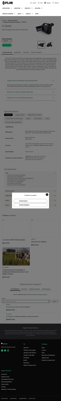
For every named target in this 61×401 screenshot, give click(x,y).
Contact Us (4, 374)
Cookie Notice (13, 398)
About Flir (26, 347)
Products (27, 8)
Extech (25, 360)
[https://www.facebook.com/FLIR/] (5, 350)
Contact (28, 13)
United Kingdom (24, 205)
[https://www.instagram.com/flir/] (8, 350)
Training (3, 386)
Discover (37, 8)
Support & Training (7, 13)
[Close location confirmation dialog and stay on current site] (47, 194)
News (43, 347)
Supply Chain (45, 357)
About (19, 13)
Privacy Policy (4, 398)
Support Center (5, 376)
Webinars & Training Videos (8, 389)
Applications (6, 8)
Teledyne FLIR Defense (30, 352)
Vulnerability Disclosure (7, 379)
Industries (17, 8)
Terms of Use (32, 398)
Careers (44, 350)
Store (36, 13)
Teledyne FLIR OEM (29, 355)
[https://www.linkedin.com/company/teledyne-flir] (2, 350)
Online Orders (5, 384)
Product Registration (6, 381)
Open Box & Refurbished (48, 355)
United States (23, 201)
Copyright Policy (23, 398)
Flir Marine (26, 357)
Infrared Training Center (30, 365)
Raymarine (26, 362)
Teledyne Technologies (30, 350)
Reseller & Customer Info (48, 360)
